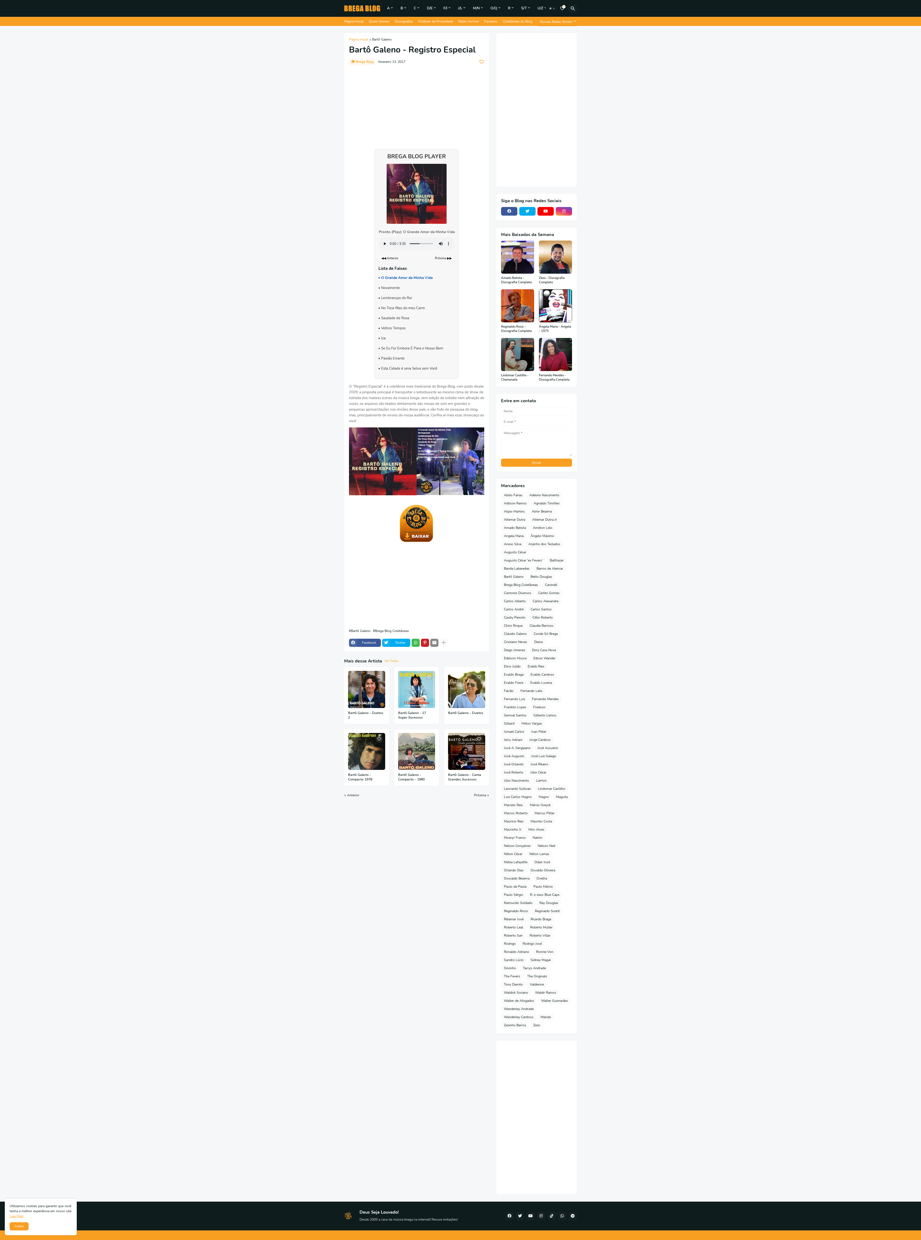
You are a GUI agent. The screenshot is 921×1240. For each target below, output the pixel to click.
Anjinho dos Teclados (544, 544)
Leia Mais (17, 1216)
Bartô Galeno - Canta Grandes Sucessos (464, 777)
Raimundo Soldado (518, 903)
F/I (445, 8)
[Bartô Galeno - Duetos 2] (366, 689)
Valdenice (537, 984)
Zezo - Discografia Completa (552, 280)
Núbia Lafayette (515, 862)
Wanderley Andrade (519, 1009)
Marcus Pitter (545, 813)
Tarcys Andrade (534, 968)
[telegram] (573, 1216)
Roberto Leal (513, 927)
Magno (544, 797)
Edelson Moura (515, 658)
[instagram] (564, 211)
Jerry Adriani (513, 740)
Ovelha (542, 878)
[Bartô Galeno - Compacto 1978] (366, 751)
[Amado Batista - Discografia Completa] (517, 257)
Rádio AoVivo (468, 21)
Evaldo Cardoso (542, 674)
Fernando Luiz (514, 699)
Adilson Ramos (515, 503)
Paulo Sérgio (513, 894)
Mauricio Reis (514, 821)
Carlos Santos (541, 609)
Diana (538, 642)
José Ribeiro (539, 764)
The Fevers (512, 976)
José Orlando (514, 764)
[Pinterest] (425, 643)
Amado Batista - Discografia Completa (516, 280)
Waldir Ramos (545, 992)
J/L (460, 8)
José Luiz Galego (543, 756)
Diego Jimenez (514, 650)
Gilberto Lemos (544, 715)
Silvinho (510, 968)
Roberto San (513, 935)
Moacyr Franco (515, 837)
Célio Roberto (542, 617)
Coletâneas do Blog (517, 21)
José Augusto (514, 756)
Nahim (537, 837)
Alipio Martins (514, 511)
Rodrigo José (532, 943)
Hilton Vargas (531, 723)
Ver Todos (391, 661)
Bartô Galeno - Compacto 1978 (360, 777)
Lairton (541, 780)
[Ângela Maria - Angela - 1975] (555, 305)
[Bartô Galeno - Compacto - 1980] (416, 751)
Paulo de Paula (515, 886)
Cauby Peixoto (514, 617)
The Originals (537, 976)
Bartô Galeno (382, 40)
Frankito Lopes (515, 707)
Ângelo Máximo (542, 536)
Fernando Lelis (531, 691)
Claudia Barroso (541, 625)
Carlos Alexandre (545, 601)
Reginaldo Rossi (516, 911)
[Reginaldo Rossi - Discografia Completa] (517, 305)
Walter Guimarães (554, 1000)
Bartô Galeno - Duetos (465, 713)
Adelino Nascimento (544, 495)
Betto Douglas (541, 576)
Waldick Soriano (516, 992)
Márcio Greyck (540, 805)
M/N (476, 8)
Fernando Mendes (545, 699)
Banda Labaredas (517, 568)
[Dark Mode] (552, 8)
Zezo (536, 1025)
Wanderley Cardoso (518, 1017)
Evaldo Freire (513, 682)
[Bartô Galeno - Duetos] (466, 689)
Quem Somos (379, 21)
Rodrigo (510, 943)
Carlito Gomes (549, 593)
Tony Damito (513, 984)
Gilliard (509, 723)
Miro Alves (536, 829)
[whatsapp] (562, 1216)
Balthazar (557, 560)
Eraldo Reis (536, 666)
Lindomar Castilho (551, 788)
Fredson (539, 707)
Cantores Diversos (517, 593)
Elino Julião (512, 666)
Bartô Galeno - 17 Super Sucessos (412, 715)
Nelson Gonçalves (517, 846)
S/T (524, 8)
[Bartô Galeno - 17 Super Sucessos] (416, 689)
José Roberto (513, 772)
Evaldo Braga (514, 674)
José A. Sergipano (517, 748)
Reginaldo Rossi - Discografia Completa (516, 329)
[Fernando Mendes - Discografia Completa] (555, 354)
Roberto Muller (541, 927)
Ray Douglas (548, 903)
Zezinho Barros (515, 1025)
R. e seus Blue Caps (545, 894)
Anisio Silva (512, 544)
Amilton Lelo (542, 528)
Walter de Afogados (519, 1000)
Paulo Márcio (543, 886)
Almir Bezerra (542, 511)
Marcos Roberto (516, 813)
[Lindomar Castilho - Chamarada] (517, 354)
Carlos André (514, 609)
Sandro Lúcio (514, 960)
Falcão (509, 691)
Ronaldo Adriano (516, 952)
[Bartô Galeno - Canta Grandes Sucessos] (466, 751)
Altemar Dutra (514, 519)
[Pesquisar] (573, 8)
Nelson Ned (546, 846)
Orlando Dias (514, 870)
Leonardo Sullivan (517, 788)
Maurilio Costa (541, 821)
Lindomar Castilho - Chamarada (515, 377)
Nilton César (513, 854)
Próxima (480, 795)
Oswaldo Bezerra (517, 878)
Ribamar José (514, 919)
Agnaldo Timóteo (547, 503)
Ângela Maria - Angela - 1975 (555, 329)
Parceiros (491, 21)
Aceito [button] (19, 1226)
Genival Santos (515, 715)
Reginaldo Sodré (547, 911)
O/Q (493, 8)
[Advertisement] (416, 104)
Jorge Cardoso (540, 740)
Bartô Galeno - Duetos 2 (365, 715)
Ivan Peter (538, 731)
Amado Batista (515, 528)
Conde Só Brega (546, 634)
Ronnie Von (544, 952)
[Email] (434, 643)
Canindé (551, 585)
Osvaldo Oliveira (543, 870)
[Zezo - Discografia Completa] (555, 257)
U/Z (540, 8)
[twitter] (527, 211)
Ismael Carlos (514, 731)
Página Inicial (354, 21)
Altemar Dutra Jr (544, 519)
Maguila (562, 797)
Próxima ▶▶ (443, 258)
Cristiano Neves (515, 642)
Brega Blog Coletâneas (392, 631)
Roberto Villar (540, 935)
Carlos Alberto (515, 601)
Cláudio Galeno (515, 634)
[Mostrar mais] (444, 643)
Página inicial (358, 40)
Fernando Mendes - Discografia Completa (554, 377)
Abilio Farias (513, 495)
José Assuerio (547, 748)
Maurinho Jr (512, 829)
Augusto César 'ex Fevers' (523, 560)
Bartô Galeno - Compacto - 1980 (411, 777)
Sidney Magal (541, 960)
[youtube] (545, 211)
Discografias (404, 21)
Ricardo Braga (541, 919)
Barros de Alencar (550, 568)
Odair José (542, 862)
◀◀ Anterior (389, 258)
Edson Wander (544, 658)
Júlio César (538, 772)
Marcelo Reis (513, 805)
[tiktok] (552, 1216)
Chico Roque (513, 625)
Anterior (353, 795)
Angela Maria (514, 536)
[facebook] (509, 211)
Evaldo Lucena (541, 682)
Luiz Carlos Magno (518, 797)
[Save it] (481, 62)
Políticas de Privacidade (435, 21)
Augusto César (515, 552)
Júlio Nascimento (516, 780)
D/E (430, 8)
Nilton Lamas (539, 854)
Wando (545, 1017)
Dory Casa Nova (544, 650)
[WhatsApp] (416, 643)
